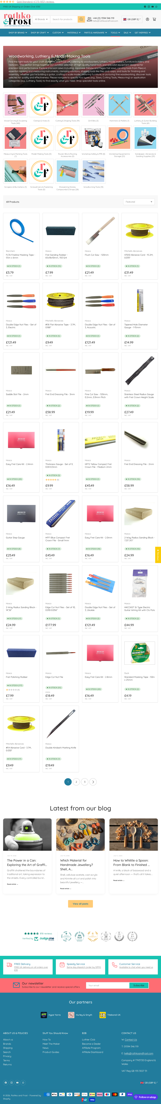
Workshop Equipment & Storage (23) (119, 155)
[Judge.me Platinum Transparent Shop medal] (66, 936)
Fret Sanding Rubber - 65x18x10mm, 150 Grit (56, 256)
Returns (7, 1064)
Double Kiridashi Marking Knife (60, 747)
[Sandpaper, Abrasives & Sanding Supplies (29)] (145, 138)
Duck (126, 673)
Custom (57, 32)
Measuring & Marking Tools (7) (15, 155)
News (45, 1047)
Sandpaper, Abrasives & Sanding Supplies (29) (145, 155)
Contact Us (131, 1039)
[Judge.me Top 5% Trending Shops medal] (132, 936)
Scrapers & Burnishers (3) (15, 187)
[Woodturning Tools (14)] (93, 171)
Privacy (7, 1056)
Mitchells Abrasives (133, 251)
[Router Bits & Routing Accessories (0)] (67, 138)
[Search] (81, 19)
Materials (72, 32)
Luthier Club (88, 1039)
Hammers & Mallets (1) (119, 121)
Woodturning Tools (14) (93, 187)
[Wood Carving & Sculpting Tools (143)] (15, 105)
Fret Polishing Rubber (17, 677)
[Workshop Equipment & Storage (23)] (119, 138)
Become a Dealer (91, 1043)
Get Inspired (141, 32)
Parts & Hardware (94, 32)
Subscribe (138, 985)
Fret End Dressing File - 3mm (60, 394)
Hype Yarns (55, 1014)
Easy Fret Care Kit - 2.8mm (98, 677)
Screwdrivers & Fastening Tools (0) (41, 188)
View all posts (80, 903)
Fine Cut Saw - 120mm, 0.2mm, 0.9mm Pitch (96, 395)
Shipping (7, 1047)
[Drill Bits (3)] (93, 105)
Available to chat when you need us (136, 967)
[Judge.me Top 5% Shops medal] (119, 936)
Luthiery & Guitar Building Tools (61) (145, 122)
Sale (126, 32)
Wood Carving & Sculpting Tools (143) (15, 122)
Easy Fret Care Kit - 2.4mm (19, 464)
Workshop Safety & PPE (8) (93, 154)
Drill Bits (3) (93, 121)
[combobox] (67, 19)
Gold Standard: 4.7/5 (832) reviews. (35, 1)
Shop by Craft (38, 32)
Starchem (10, 251)
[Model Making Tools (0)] (41, 138)
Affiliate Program (91, 1047)
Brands (7, 1043)
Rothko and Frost (19, 1095)
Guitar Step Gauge (15, 537)
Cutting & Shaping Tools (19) (68, 121)
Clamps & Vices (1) (41, 121)
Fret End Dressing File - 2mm (139, 464)
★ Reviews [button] (158, 555)
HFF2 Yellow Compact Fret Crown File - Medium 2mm (98, 465)
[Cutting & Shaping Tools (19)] (67, 105)
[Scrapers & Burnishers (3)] (15, 171)
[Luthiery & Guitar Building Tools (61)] (145, 105)
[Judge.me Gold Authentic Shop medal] (93, 936)
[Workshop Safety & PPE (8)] (93, 138)
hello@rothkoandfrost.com (138, 1053)
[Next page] (93, 782)
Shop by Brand (16, 32)
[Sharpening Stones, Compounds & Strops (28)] (67, 171)
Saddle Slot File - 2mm (17, 394)
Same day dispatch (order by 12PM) (84, 967)
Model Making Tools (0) (41, 154)
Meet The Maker (51, 1043)
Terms (6, 1060)
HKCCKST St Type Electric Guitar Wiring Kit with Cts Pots (139, 609)
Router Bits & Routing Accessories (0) (67, 155)
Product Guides (51, 1052)
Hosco (48, 251)
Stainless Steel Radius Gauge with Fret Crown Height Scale (139, 395)
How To (47, 1039)
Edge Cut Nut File (54, 677)
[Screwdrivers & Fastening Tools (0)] (41, 171)
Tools (114, 32)
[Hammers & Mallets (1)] (119, 105)
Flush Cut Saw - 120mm (97, 254)
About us (8, 1039)
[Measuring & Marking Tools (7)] (15, 138)
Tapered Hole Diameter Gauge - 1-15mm (136, 326)
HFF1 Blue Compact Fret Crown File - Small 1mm (57, 539)
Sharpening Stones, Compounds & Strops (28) (67, 188)
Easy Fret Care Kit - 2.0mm (98, 537)
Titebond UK (113, 1014)
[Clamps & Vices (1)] (41, 105)
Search (7, 1052)
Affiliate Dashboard (92, 1052)
